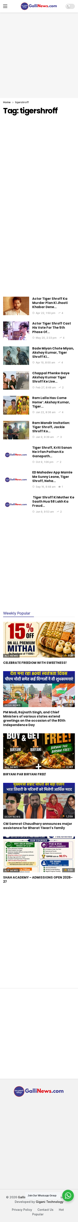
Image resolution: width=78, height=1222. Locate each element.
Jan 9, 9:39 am (45, 437)
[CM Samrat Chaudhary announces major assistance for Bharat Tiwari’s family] (39, 801)
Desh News (13, 705)
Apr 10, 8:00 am (45, 362)
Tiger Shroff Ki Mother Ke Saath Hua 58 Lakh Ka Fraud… (53, 501)
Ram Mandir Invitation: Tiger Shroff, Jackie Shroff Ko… (51, 427)
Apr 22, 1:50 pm (45, 313)
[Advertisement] (39, 55)
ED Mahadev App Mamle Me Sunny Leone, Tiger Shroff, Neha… (52, 476)
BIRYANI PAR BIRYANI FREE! (24, 774)
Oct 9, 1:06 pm (44, 462)
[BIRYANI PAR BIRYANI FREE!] (39, 751)
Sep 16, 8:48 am (46, 486)
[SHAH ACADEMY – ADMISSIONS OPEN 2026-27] (39, 855)
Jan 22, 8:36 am (46, 412)
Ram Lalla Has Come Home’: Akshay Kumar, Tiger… (51, 402)
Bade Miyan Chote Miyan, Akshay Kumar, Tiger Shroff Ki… (53, 352)
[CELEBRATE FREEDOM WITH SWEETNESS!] (39, 640)
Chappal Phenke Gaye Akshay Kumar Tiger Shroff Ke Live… (50, 377)
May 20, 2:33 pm (46, 337)
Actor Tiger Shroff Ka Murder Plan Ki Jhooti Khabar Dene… (50, 302)
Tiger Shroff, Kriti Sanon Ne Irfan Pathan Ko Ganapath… (52, 451)
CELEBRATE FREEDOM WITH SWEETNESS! (35, 663)
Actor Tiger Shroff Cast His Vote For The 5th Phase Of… (51, 327)
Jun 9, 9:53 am (45, 511)
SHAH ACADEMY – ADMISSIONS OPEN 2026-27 (38, 879)
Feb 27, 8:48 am (46, 387)
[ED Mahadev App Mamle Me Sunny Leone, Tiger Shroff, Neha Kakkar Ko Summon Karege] (16, 479)
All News (11, 655)
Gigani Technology (49, 1201)
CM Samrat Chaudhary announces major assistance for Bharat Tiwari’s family (37, 826)
